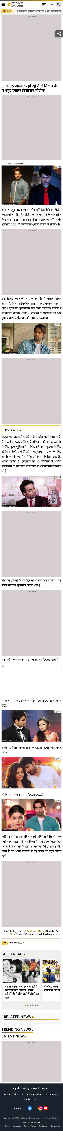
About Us (17, 1126)
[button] (25, 1005)
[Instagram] (40, 1108)
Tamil (45, 1088)
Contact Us (30, 1099)
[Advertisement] (31, 49)
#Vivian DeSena (17, 943)
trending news (16, 1029)
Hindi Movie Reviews (50, 1118)
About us (18, 1094)
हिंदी (44, 4)
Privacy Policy (33, 1094)
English (16, 1088)
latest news (14, 1036)
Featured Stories (36, 931)
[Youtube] (46, 1108)
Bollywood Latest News (31, 1118)
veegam (36, 1122)
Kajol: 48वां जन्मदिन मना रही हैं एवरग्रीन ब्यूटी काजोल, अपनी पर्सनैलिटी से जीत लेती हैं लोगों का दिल (22, 992)
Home (7, 1094)
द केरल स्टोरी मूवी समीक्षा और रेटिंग (30, 11)
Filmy (12, 934)
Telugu (26, 1088)
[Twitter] (35, 1108)
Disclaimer (50, 1094)
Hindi (36, 1088)
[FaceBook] (30, 1108)
